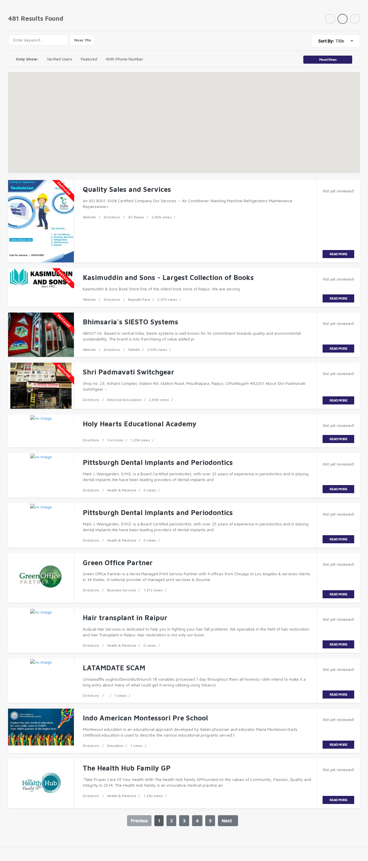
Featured (89, 58)
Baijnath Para (139, 299)
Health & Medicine (121, 490)
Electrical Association (124, 400)
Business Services (121, 590)
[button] (184, 117)
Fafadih (134, 349)
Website (89, 217)
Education (115, 745)
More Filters (327, 59)
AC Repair (136, 217)
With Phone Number (124, 58)
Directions (112, 217)
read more (338, 254)
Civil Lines (115, 440)
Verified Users (59, 58)
